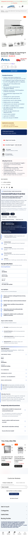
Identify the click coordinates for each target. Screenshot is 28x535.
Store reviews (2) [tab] (20, 482)
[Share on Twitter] (4, 187)
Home (2, 10)
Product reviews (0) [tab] (7, 482)
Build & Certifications (6, 380)
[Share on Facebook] (1, 187)
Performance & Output (6, 373)
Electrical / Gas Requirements (8, 376)
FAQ (13, 214)
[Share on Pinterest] (6, 187)
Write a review (14, 494)
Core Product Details (6, 354)
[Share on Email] (12, 187)
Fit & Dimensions (5, 369)
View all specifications (5, 266)
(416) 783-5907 (18, 144)
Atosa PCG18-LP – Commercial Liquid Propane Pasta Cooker (19, 459)
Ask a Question (4, 179)
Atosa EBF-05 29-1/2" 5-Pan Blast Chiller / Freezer (7, 458)
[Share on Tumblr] (9, 187)
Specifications (6, 214)
